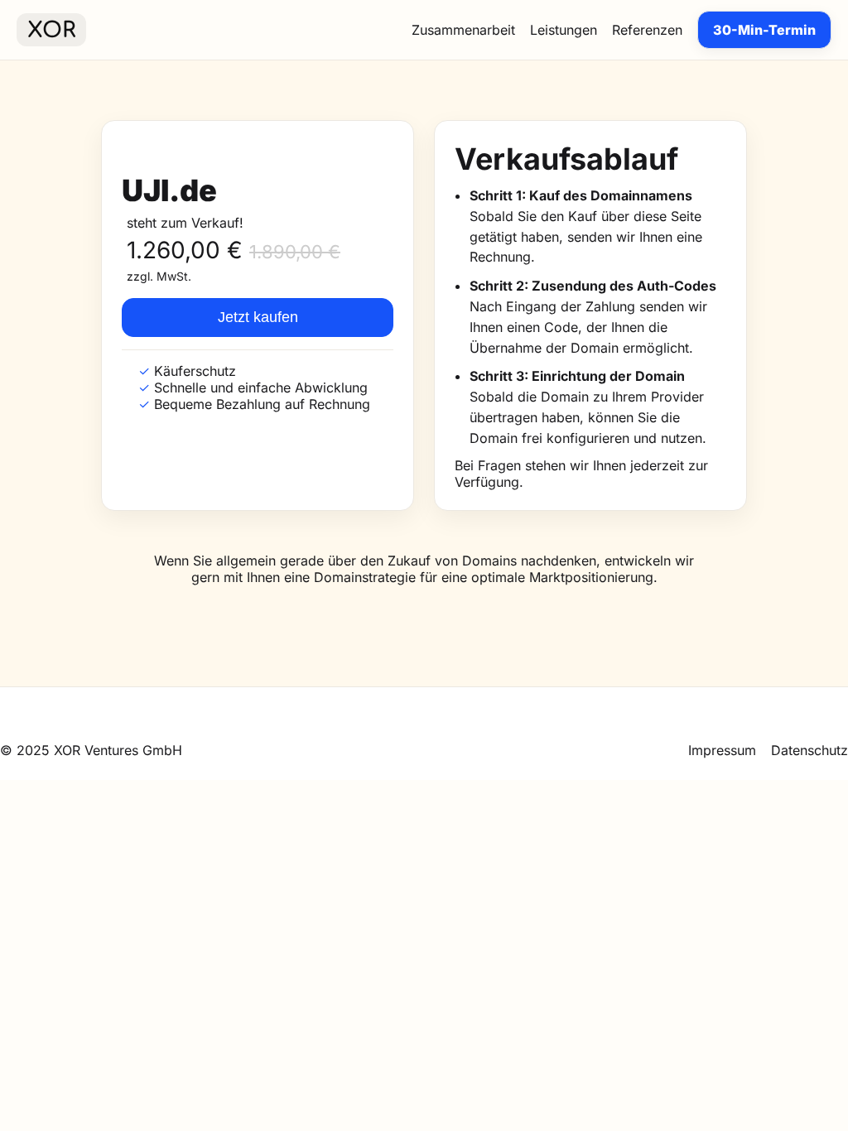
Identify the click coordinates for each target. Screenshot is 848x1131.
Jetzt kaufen (258, 317)
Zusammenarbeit (463, 30)
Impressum (722, 750)
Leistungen (563, 30)
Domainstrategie (365, 577)
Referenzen (647, 30)
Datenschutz (809, 750)
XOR (51, 30)
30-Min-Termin (764, 30)
